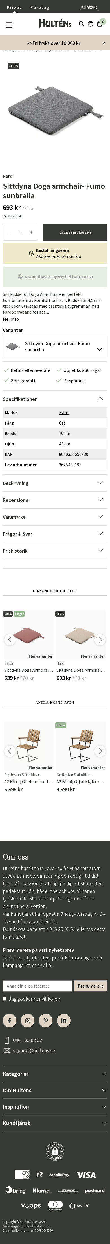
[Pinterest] (45, 1020)
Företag (39, 7)
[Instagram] (27, 1020)
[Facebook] (9, 1020)
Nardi (8, 176)
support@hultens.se (34, 1050)
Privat (14, 7)
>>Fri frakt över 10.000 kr (53, 43)
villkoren (51, 998)
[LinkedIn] (64, 1020)
